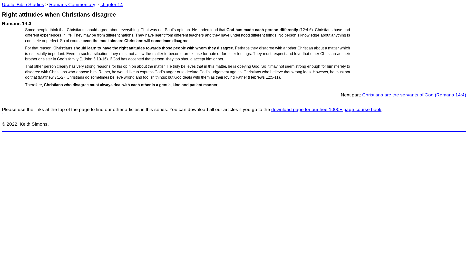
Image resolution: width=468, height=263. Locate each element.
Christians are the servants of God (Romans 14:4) (414, 94)
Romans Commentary (72, 4)
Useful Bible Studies (23, 4)
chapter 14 (111, 4)
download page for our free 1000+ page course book (326, 109)
